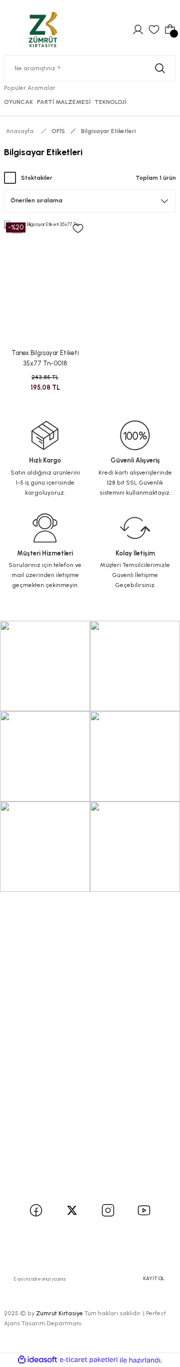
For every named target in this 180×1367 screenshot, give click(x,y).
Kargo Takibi (29, 1041)
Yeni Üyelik (25, 926)
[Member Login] (138, 30)
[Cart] (170, 30)
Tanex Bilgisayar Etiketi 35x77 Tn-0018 (45, 358)
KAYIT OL (154, 1278)
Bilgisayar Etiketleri (108, 131)
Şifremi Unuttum (36, 953)
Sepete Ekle (45, 333)
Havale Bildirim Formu (43, 1028)
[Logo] (43, 29)
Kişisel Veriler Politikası (44, 1129)
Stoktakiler (36, 177)
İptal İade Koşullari (38, 1116)
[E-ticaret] (89, 1360)
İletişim (20, 1000)
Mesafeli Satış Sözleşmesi (49, 1089)
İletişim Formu (31, 1014)
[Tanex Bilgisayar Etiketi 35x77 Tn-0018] (45, 282)
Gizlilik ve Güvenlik (38, 1102)
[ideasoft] (38, 1359)
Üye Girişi (24, 939)
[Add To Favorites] (78, 228)
